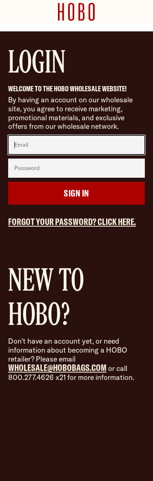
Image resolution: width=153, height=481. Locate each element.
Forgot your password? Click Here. (72, 221)
